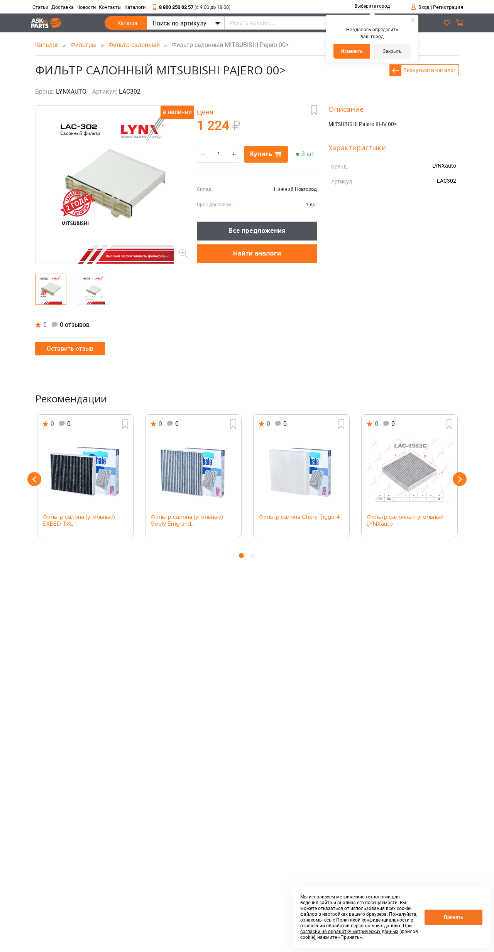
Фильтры (84, 45)
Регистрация (448, 7)
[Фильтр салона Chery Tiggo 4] (301, 471)
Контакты (110, 7)
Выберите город (372, 6)
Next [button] (460, 479)
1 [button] (241, 555)
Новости (86, 7)
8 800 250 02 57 (194, 7)
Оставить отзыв (70, 348)
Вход (424, 7)
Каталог (127, 23)
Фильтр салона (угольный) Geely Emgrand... (187, 521)
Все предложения (257, 231)
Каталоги (135, 7)
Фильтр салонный (134, 45)
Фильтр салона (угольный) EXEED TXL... (78, 521)
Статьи (40, 7)
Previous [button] (34, 479)
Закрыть (392, 51)
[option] (85, 475)
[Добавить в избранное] (314, 110)
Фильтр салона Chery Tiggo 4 (299, 517)
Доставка (62, 7)
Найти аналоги (257, 253)
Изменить (352, 51)
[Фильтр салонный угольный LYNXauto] (409, 471)
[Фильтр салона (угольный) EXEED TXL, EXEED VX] (85, 471)
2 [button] (252, 555)
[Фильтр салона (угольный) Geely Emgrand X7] (193, 471)
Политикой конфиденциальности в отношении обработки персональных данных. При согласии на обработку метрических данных (356, 925)
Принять (453, 917)
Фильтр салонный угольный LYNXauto (405, 521)
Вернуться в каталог (429, 70)
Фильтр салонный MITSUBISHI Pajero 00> (228, 45)
